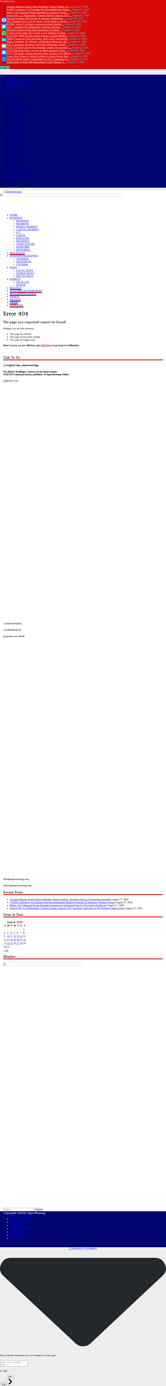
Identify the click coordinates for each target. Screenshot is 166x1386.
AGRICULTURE (17, 125)
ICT (10, 113)
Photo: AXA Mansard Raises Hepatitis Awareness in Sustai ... (38, 12)
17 (8, 939)
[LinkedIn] (4, 39)
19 (14, 939)
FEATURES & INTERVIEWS (22, 171)
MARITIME (14, 127)
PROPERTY (14, 122)
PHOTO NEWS (16, 157)
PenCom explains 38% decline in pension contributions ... (36, 18)
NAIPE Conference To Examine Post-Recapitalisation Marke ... (39, 9)
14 (21, 936)
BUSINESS (12, 98)
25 (11, 943)
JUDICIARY (13, 186)
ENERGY (11, 160)
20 (18, 939)
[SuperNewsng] (12, 191)
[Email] (4, 46)
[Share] (4, 59)
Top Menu (5, 90)
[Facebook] (4, 20)
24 (8, 943)
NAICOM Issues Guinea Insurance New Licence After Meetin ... (39, 53)
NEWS (10, 148)
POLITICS (12, 168)
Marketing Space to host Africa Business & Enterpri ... (34, 30)
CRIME (10, 183)
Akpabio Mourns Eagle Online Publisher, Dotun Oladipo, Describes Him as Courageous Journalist (60, 899)
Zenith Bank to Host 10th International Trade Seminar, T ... (36, 62)
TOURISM (14, 145)
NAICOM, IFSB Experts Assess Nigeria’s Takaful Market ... (37, 35)
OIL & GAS (14, 162)
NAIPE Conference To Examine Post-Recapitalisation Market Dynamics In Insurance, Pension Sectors (62, 902)
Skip (3, 1384)
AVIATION (14, 139)
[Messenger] (4, 52)
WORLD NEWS (17, 154)
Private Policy (13, 79)
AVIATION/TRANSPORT (20, 136)
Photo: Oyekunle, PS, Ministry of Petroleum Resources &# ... (37, 41)
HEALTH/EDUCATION (19, 174)
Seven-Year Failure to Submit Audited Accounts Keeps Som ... (38, 56)
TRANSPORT (15, 142)
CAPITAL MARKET (17, 84)
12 (14, 936)
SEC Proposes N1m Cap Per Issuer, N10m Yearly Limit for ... (38, 21)
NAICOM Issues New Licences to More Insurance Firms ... (37, 50)
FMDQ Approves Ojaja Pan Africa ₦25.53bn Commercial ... (38, 38)
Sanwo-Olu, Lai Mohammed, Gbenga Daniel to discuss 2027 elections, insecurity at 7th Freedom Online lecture (67, 908)
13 (18, 936)
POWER (12, 165)
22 (24, 939)
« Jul (5, 950)
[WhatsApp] (4, 33)
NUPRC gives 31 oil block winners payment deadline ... (35, 24)
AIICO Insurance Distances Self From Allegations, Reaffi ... (37, 44)
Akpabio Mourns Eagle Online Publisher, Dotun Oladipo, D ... (38, 6)
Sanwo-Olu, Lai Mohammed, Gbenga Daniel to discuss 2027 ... (39, 15)
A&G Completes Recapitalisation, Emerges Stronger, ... (34, 27)
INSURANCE (14, 133)
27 (18, 943)
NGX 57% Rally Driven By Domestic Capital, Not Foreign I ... (38, 47)
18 (11, 939)
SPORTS (11, 177)
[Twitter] (4, 26)
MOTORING (15, 130)
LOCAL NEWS (16, 151)
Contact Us (12, 76)
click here (46, 345)
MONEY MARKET (17, 81)
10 (8, 936)
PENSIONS (14, 104)
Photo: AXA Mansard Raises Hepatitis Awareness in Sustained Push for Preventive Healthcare (58, 905)
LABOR (12, 116)
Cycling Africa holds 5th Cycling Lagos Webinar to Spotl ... (37, 33)
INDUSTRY (14, 119)
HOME (10, 95)
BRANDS (11, 180)
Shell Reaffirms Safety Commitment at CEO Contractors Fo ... (38, 59)
